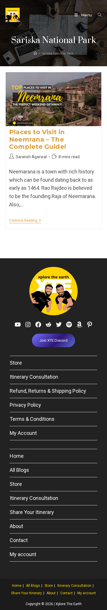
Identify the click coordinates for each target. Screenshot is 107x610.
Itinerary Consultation (34, 377)
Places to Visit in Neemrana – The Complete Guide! (37, 139)
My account (23, 554)
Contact (19, 540)
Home (17, 456)
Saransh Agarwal (31, 157)
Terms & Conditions (32, 419)
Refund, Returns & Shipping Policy (48, 391)
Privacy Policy (25, 405)
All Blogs (19, 470)
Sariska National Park (57, 53)
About (16, 526)
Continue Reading (25, 220)
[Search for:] (98, 15)
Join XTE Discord (53, 340)
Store (16, 363)
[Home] (35, 53)
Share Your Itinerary (32, 512)
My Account (23, 433)
